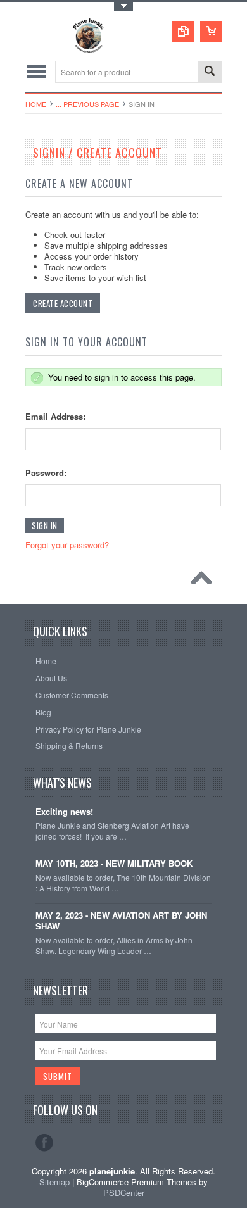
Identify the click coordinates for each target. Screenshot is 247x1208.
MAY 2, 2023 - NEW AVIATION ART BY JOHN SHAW (121, 921)
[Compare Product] (183, 31)
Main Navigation (36, 72)
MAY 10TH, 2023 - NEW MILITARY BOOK (114, 864)
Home (35, 104)
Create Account (62, 303)
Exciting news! (64, 812)
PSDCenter (123, 1192)
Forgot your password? (67, 545)
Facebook (44, 1143)
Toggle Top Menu (123, 6)
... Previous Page (87, 104)
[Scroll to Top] (204, 581)
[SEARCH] (209, 72)
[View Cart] (211, 31)
